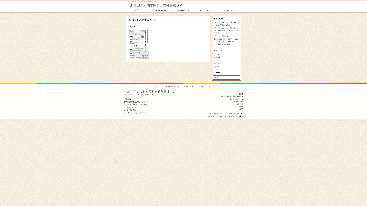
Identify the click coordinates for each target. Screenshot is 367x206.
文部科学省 (240, 104)
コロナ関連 (217, 57)
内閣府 (241, 106)
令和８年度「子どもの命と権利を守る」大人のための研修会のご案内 (226, 24)
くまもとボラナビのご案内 (222, 44)
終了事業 (216, 67)
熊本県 (241, 109)
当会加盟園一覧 (183, 10)
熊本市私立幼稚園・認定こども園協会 (232, 96)
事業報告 (216, 64)
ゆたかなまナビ (238, 101)
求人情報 (201, 86)
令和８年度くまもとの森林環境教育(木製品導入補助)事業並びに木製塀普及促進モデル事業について (226, 30)
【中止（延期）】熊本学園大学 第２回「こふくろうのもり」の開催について (226, 40)
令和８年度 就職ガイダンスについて (225, 36)
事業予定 (216, 61)
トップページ (137, 10)
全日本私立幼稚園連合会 (236, 99)
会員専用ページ (229, 10)
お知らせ (216, 54)
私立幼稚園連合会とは (160, 10)
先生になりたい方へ (206, 10)
